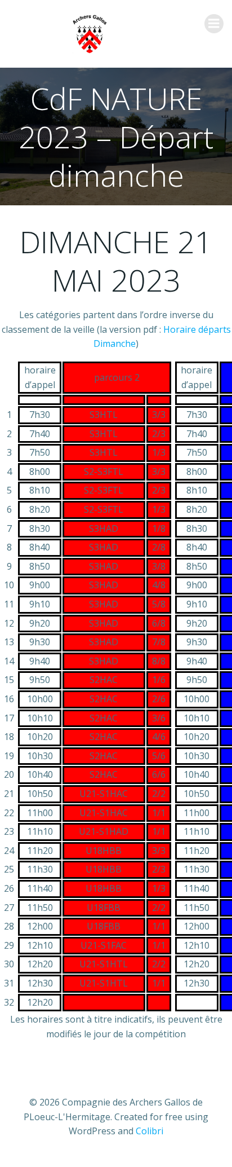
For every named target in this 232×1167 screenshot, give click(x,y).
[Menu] (214, 23)
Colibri (149, 1131)
